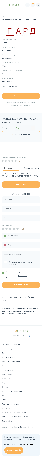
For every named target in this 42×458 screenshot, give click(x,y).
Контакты (6, 408)
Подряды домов (8, 357)
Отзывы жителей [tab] (31, 168)
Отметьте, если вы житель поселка (20, 263)
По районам (7, 383)
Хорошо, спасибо (14, 450)
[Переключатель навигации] (3, 4)
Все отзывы (21, 184)
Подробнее (28, 444)
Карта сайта (7, 421)
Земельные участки (10, 349)
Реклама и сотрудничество (13, 404)
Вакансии (5, 395)
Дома (4, 353)
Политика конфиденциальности (15, 412)
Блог (4, 400)
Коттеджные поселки (11, 344)
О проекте (6, 387)
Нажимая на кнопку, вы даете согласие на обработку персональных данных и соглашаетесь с (21, 274)
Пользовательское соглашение (15, 417)
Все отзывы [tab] (9, 168)
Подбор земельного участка (13, 391)
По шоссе (6, 378)
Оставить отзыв (21, 96)
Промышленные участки (12, 366)
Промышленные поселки (12, 361)
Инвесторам (7, 374)
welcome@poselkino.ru (22, 427)
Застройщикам (8, 370)
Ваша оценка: (7, 225)
